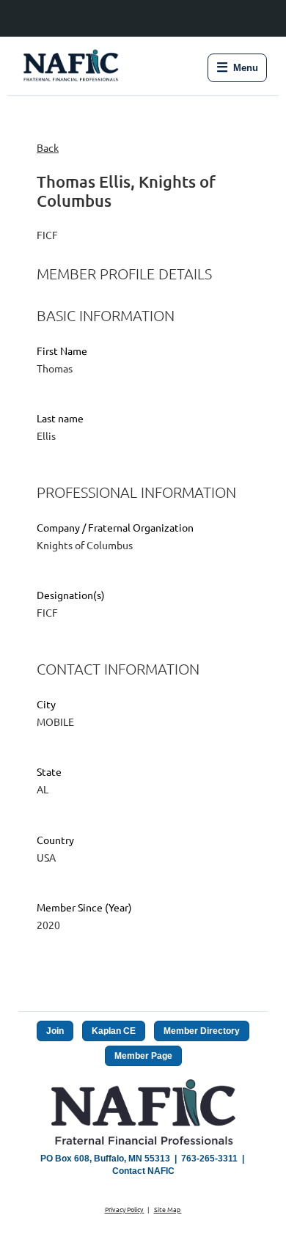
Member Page (143, 1056)
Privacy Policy (124, 1209)
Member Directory (202, 1031)
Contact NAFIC (143, 1171)
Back (48, 147)
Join (55, 1031)
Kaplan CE (114, 1031)
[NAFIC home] (72, 68)
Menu (237, 67)
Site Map (168, 1209)
